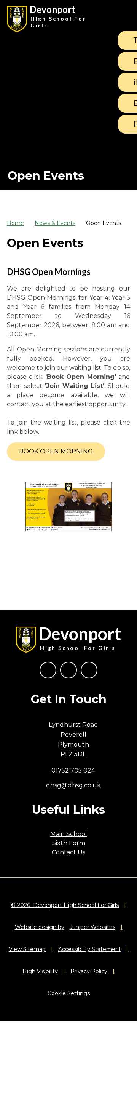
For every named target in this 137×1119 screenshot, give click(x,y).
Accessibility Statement (89, 949)
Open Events (103, 223)
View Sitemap (27, 949)
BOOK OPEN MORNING (56, 451)
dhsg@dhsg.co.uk (73, 785)
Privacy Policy (88, 971)
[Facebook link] (48, 670)
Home (15, 223)
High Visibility (40, 971)
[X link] (68, 670)
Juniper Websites (92, 927)
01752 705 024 (73, 770)
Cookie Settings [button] (69, 993)
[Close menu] (120, 19)
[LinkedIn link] (89, 670)
